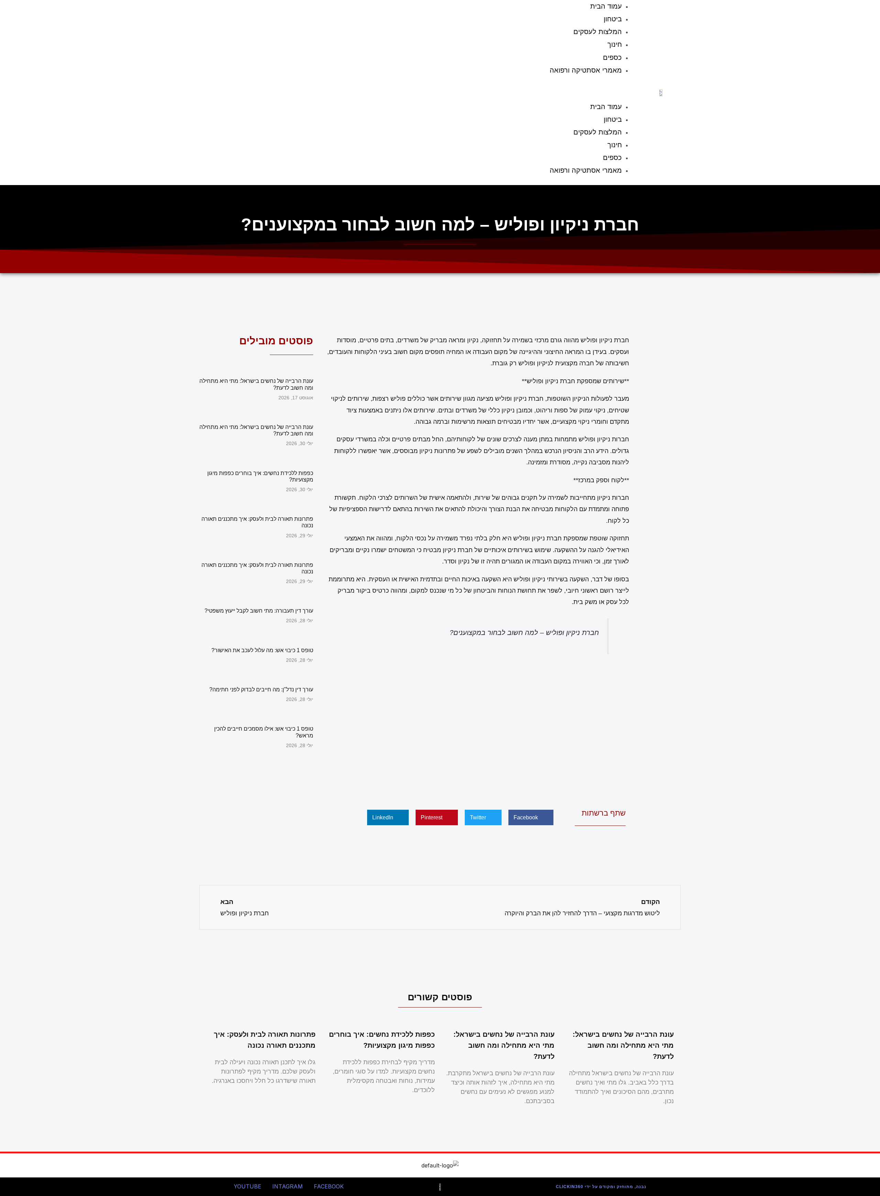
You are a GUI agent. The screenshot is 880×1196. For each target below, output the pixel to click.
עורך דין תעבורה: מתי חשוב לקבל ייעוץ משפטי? (259, 611)
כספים (612, 57)
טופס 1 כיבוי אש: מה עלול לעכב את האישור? (262, 650)
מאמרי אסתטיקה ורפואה (586, 70)
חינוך (614, 44)
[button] (418, 90)
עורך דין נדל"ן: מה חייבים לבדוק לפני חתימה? (261, 689)
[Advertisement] (478, 729)
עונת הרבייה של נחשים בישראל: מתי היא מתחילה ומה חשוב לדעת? (623, 1045)
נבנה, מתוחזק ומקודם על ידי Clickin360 (601, 1186)
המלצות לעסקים (597, 31)
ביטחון (613, 19)
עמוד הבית (606, 106)
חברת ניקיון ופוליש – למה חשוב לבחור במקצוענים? (524, 632)
